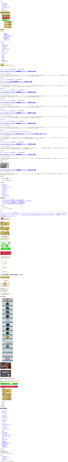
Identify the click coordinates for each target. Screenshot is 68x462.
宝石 (3, 9)
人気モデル (34, 214)
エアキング (4, 185)
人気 (30, 214)
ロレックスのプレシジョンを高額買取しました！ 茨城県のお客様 (13, 201)
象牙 (3, 43)
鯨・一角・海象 (4, 10)
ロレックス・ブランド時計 (6, 434)
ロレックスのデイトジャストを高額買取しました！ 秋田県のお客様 (18, 71)
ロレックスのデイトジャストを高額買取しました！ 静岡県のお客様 (18, 113)
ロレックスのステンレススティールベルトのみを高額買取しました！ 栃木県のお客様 (16, 200)
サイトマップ (4, 458)
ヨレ (19, 214)
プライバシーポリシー (6, 457)
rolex (16, 213)
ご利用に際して (4, 456)
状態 (58, 214)
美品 (66, 214)
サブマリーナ (4, 412)
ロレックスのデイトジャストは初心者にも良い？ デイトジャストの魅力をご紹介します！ (23, 133)
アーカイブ (2, 207)
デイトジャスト (3, 73)
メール (3, 54)
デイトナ (2, 214)
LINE (3, 58)
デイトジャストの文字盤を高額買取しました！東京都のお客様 (16, 81)
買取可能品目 (4, 442)
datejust (1, 212)
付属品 (37, 214)
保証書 (42, 214)
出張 (3, 57)
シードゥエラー (4, 189)
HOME (5, 33)
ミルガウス (4, 420)
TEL (3, 55)
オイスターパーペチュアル (6, 424)
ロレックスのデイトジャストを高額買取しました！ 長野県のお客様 (18, 102)
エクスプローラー (5, 186)
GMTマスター (4, 184)
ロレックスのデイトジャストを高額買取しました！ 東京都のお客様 (18, 92)
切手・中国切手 (4, 3)
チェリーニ (4, 423)
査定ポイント (55, 214)
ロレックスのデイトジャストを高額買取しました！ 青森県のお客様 (18, 123)
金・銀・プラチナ (5, 4)
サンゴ (3, 2)
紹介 (63, 214)
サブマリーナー (4, 188)
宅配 (3, 56)
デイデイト (4, 421)
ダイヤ (3, 8)
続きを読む (2, 77)
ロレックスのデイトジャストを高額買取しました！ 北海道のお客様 (18, 170)
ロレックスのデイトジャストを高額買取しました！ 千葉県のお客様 (18, 144)
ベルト (12, 214)
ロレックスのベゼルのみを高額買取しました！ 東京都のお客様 (13, 199)
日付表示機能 (50, 214)
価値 (40, 214)
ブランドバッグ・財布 (6, 7)
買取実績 (3, 441)
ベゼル (10, 214)
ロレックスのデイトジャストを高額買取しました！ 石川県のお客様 (18, 154)
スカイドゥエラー (5, 425)
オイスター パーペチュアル (6, 187)
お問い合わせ (4, 459)
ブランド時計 (4, 6)
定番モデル (46, 214)
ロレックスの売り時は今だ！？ (7, 180)
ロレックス (4, 5)
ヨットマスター (16, 214)
